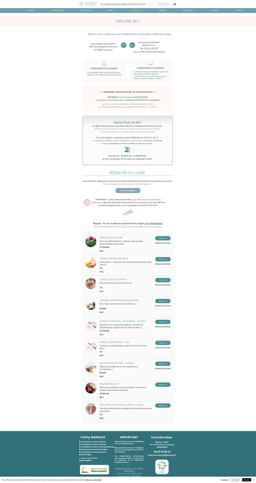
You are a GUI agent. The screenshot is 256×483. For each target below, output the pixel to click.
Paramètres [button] (224, 480)
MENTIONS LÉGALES (124, 469)
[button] (174, 4)
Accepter (247, 480)
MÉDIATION (129, 471)
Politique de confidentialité (93, 480)
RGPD (140, 469)
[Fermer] (253, 479)
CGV (135, 469)
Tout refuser (235, 480)
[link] (126, 237)
